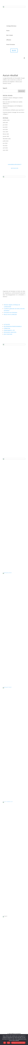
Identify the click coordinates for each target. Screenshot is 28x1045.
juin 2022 (5, 143)
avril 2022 (5, 148)
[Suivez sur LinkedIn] (15, 62)
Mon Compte (9, 35)
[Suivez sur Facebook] (18, 62)
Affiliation (8, 40)
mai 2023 (5, 127)
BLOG (14, 50)
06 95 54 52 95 (14, 168)
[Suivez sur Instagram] (21, 62)
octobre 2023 (6, 120)
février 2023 (6, 134)
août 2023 (5, 122)
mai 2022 (5, 145)
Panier (8, 30)
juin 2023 (5, 125)
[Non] (26, 1039)
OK (4, 1042)
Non (9, 1042)
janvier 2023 (6, 136)
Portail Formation (10, 44)
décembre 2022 (7, 138)
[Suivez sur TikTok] (24, 62)
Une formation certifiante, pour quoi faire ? (13, 110)
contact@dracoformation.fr (14, 164)
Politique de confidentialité (18, 1042)
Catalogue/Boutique (11, 26)
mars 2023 (5, 131)
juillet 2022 (5, 141)
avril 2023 (5, 129)
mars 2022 (5, 150)
